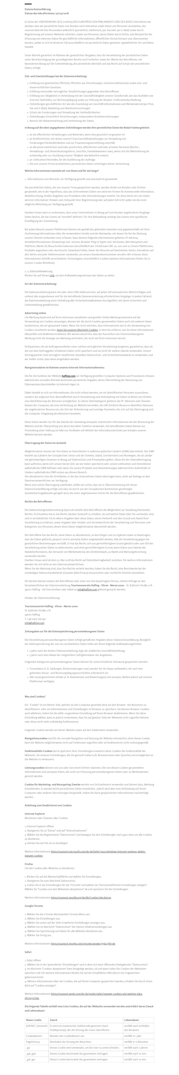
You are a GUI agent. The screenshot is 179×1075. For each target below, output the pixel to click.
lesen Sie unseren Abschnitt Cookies (77, 330)
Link (52, 275)
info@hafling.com (87, 589)
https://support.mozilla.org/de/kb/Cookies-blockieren (81, 897)
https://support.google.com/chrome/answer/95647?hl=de (83, 943)
